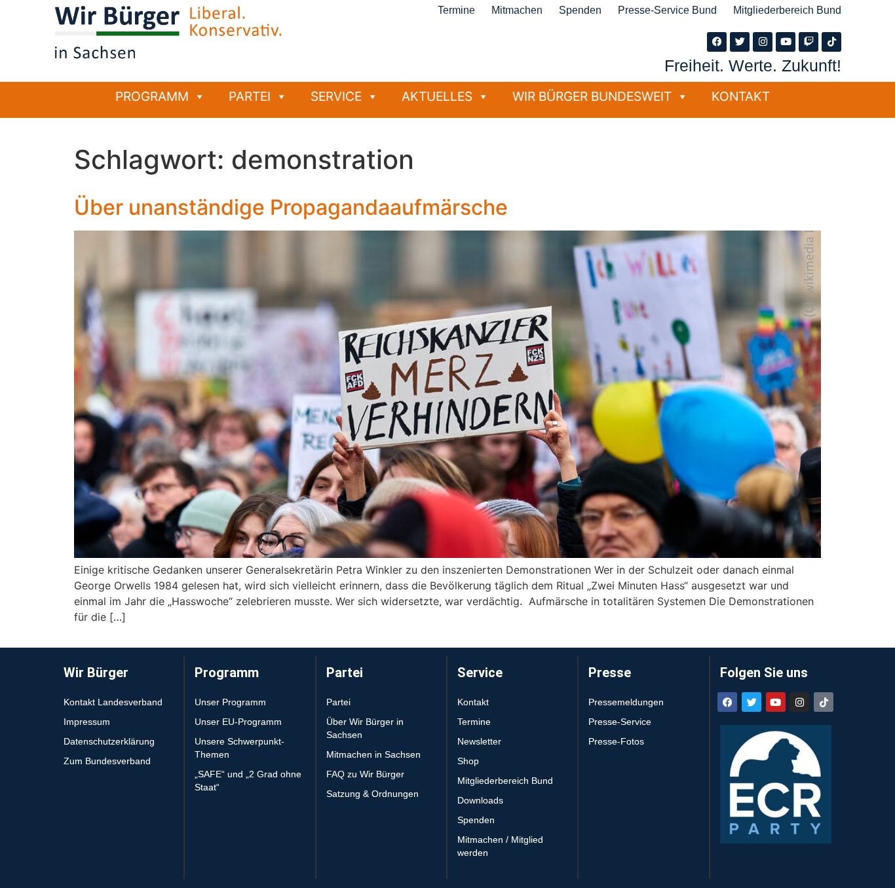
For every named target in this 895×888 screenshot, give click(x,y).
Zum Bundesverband (107, 761)
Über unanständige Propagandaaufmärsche (291, 207)
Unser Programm (230, 702)
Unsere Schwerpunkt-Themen (239, 748)
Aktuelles (437, 96)
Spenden (580, 10)
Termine (456, 10)
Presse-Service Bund (667, 10)
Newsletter (479, 741)
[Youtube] (785, 42)
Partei (250, 96)
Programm (152, 96)
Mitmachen (517, 10)
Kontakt (741, 96)
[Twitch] (808, 42)
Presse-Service (619, 721)
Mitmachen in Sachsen (373, 754)
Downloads (480, 800)
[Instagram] (762, 42)
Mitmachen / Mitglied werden (500, 846)
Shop (468, 761)
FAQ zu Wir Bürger (365, 774)
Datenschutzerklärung (109, 741)
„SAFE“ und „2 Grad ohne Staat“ (248, 780)
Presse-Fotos (616, 741)
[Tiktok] (831, 42)
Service (336, 96)
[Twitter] (740, 42)
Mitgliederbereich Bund (787, 10)
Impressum (87, 721)
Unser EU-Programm (238, 721)
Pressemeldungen (626, 702)
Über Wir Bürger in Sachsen (365, 728)
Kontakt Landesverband (113, 702)
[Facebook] (717, 42)
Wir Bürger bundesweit (592, 96)
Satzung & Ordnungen (372, 793)
